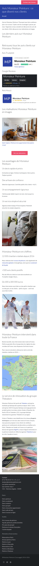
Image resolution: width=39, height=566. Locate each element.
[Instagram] (4, 562)
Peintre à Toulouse (7, 551)
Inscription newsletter (8, 484)
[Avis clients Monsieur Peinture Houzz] (19, 99)
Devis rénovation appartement (11, 508)
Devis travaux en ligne (8, 512)
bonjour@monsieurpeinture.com (11, 482)
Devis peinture (6, 499)
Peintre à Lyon (6, 542)
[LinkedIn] (7, 562)
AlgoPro (16, 429)
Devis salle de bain (7, 510)
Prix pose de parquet (8, 525)
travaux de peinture (19, 260)
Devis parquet (6, 505)
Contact (4, 477)
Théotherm (30, 432)
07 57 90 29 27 (6, 480)
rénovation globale (7, 263)
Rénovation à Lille (7, 546)
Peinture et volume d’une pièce (11, 527)
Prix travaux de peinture (9, 520)
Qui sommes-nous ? (8, 486)
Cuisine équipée (7, 529)
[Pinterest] (10, 562)
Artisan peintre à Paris (9, 539)
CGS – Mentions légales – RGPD (11, 489)
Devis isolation (6, 503)
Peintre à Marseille (8, 544)
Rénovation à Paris (7, 537)
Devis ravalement (7, 501)
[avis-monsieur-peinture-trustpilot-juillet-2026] (19, 62)
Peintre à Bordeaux (8, 548)
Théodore (24, 403)
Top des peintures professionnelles (12, 522)
